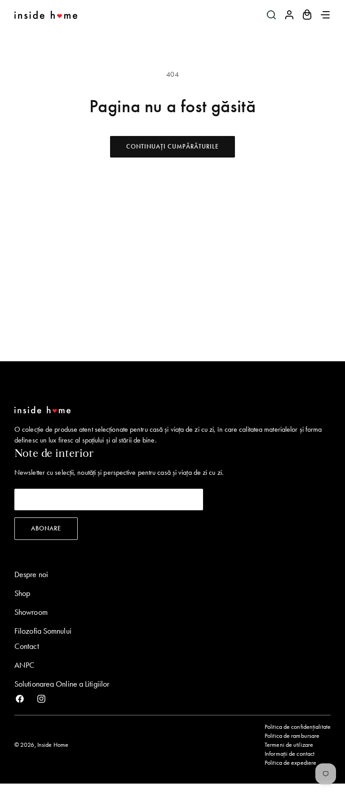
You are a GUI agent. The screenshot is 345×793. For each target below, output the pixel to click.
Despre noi (31, 574)
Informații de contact (289, 754)
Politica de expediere (290, 763)
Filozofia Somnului (42, 631)
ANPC (24, 665)
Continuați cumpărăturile (172, 146)
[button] (271, 14)
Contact (26, 646)
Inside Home (52, 745)
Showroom (31, 612)
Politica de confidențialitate (298, 727)
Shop (22, 593)
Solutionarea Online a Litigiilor (61, 684)
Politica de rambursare (292, 736)
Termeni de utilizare (289, 745)
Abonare (46, 528)
